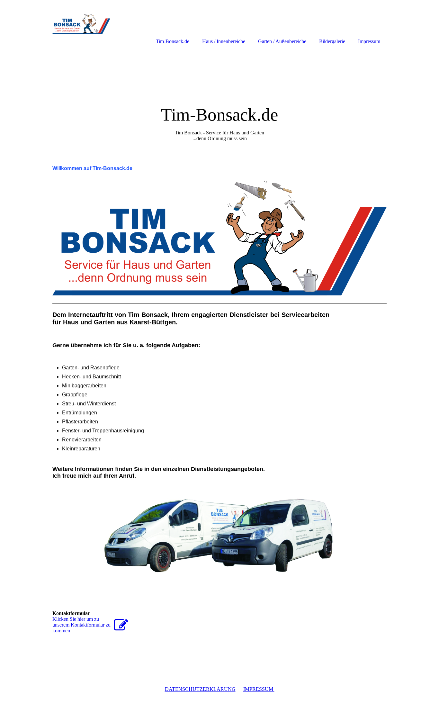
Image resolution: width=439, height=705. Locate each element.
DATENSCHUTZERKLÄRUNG (200, 689)
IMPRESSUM (258, 689)
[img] (219, 99)
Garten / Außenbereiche (282, 41)
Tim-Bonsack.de (172, 41)
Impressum (369, 41)
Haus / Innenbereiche (223, 41)
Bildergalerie (332, 41)
